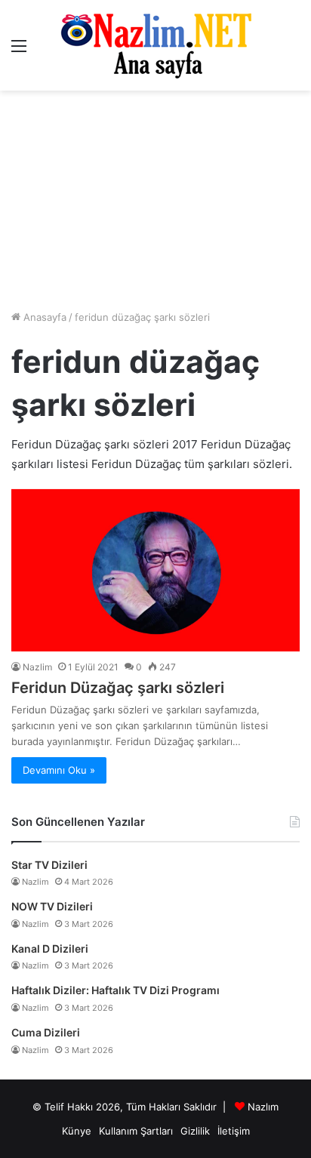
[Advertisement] (155, 200)
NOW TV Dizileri (52, 906)
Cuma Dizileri (45, 1032)
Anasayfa (43, 317)
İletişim (233, 1131)
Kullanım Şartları (136, 1131)
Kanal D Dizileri (49, 948)
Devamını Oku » (59, 770)
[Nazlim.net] (155, 45)
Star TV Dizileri (49, 864)
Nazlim (37, 667)
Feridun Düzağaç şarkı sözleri (117, 688)
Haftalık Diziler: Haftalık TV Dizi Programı (115, 990)
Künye (76, 1131)
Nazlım (263, 1107)
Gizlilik (195, 1131)
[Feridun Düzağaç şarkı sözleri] (155, 570)
